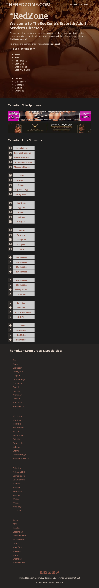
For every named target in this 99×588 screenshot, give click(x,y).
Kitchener (17, 395)
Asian (17, 54)
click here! (55, 43)
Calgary (16, 375)
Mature (18, 87)
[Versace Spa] (49, 127)
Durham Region (20, 379)
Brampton (17, 368)
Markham (17, 402)
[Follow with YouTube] (49, 573)
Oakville (16, 439)
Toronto (17, 487)
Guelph (16, 387)
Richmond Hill (19, 472)
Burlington (18, 371)
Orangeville (18, 443)
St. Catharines (19, 479)
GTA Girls (17, 510)
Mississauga (18, 416)
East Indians (21, 66)
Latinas (18, 78)
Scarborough (19, 476)
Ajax (15, 360)
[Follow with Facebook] (41, 573)
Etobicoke (17, 383)
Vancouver (17, 491)
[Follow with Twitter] (45, 573)
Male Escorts (21, 81)
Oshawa (16, 447)
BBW (17, 57)
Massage (19, 84)
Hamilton (17, 391)
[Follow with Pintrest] (53, 573)
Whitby (16, 499)
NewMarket (18, 427)
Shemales (19, 90)
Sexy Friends (18, 406)
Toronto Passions (21, 458)
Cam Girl (16, 528)
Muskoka (17, 423)
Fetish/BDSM (21, 60)
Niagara (16, 431)
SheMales (17, 558)
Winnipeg (17, 506)
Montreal (17, 420)
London (16, 398)
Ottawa (16, 450)
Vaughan (17, 495)
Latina (15, 543)
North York (18, 435)
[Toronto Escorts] (49, 115)
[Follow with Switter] (57, 573)
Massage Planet (20, 562)
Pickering (17, 468)
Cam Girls (19, 63)
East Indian (18, 531)
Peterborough (19, 454)
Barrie (15, 364)
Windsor (16, 503)
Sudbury (16, 483)
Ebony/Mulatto (22, 69)
